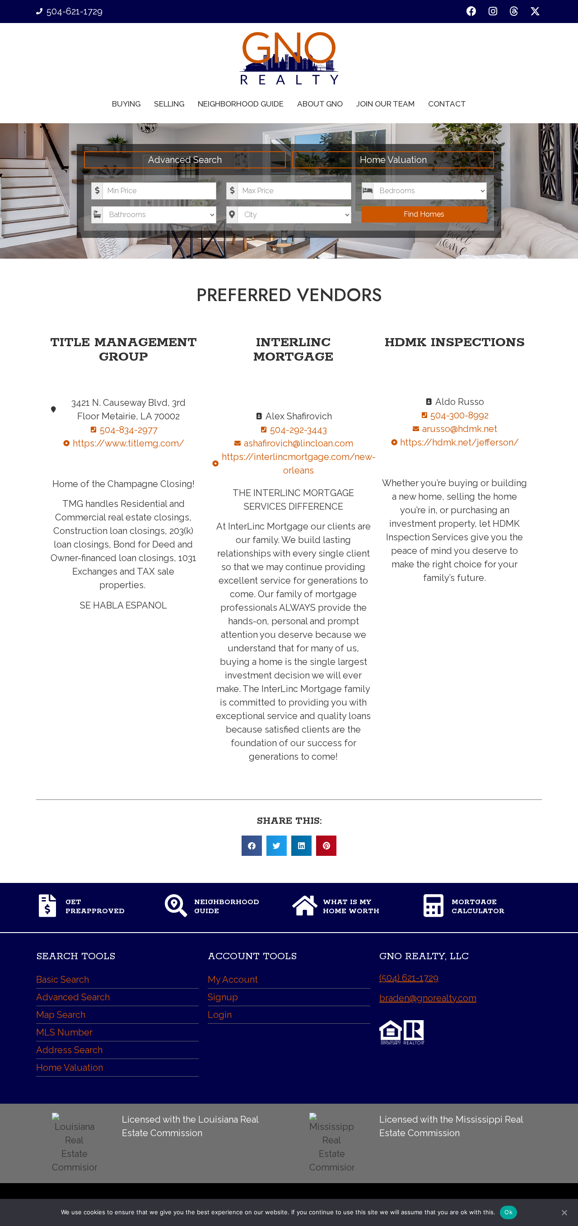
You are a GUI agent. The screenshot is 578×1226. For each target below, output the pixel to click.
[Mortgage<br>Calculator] (433, 905)
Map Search (60, 1014)
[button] (252, 846)
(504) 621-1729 (408, 977)
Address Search (69, 1050)
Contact (447, 103)
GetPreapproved (95, 906)
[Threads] (514, 12)
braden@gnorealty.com (427, 998)
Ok (508, 1212)
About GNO (320, 103)
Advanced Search (185, 159)
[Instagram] (493, 12)
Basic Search (62, 979)
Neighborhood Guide (241, 103)
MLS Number (64, 1032)
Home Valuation (393, 159)
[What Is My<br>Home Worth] (305, 905)
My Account (233, 979)
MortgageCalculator (478, 906)
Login (220, 1014)
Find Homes (424, 214)
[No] (564, 1211)
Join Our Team (385, 103)
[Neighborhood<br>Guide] (176, 905)
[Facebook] (472, 12)
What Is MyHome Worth (351, 906)
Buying (126, 103)
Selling (169, 103)
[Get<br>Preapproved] (47, 905)
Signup (223, 997)
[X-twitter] (535, 12)
